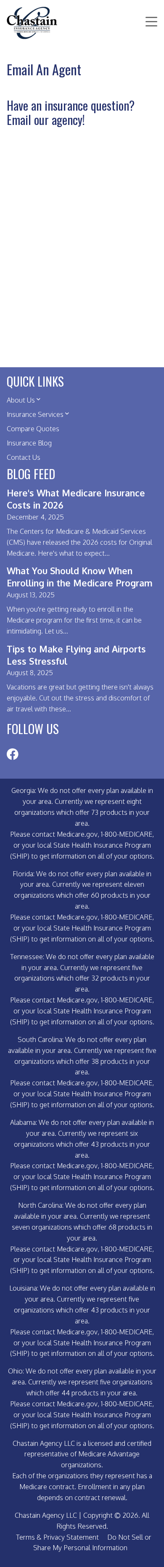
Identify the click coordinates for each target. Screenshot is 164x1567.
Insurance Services (35, 414)
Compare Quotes (33, 428)
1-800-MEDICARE (126, 834)
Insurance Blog (29, 443)
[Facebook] (12, 755)
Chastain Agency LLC (46, 1515)
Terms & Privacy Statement (57, 1537)
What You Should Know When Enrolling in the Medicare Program (80, 577)
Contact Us (23, 457)
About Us (21, 400)
